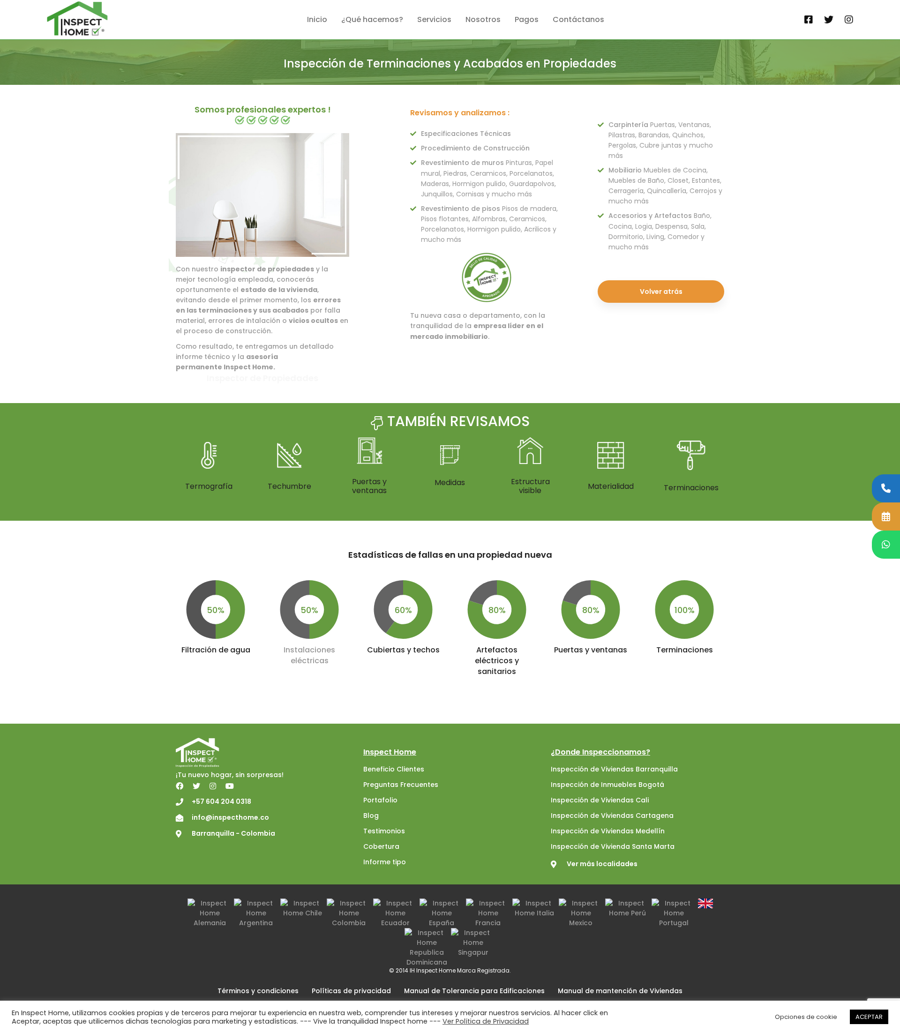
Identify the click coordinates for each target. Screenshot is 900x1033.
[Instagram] (849, 20)
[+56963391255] (886, 545)
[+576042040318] (886, 488)
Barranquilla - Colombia (233, 833)
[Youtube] (230, 786)
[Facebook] (809, 20)
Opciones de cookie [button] (806, 1016)
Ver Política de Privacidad (485, 1021)
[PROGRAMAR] (886, 516)
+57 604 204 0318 (221, 801)
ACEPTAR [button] (869, 1016)
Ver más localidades (602, 863)
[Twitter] (828, 20)
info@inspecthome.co (230, 817)
